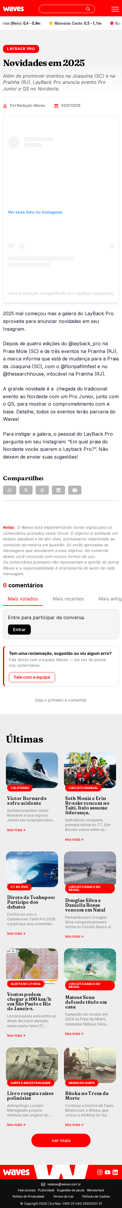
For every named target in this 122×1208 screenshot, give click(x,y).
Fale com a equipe (32, 677)
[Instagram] (100, 1172)
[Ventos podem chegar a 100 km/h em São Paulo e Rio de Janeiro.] (32, 993)
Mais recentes (68, 599)
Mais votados (23, 599)
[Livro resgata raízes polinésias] (32, 1087)
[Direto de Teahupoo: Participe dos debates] (32, 895)
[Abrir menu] (115, 9)
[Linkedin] (115, 1172)
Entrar (19, 629)
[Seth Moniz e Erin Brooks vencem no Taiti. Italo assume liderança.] (90, 797)
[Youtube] (107, 1172)
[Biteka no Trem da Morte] (90, 1087)
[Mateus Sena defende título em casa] (90, 993)
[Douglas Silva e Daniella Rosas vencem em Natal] (90, 895)
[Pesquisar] (88, 9)
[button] (9, 490)
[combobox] (67, 9)
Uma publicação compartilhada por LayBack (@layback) (61, 293)
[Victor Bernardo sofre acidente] (32, 797)
